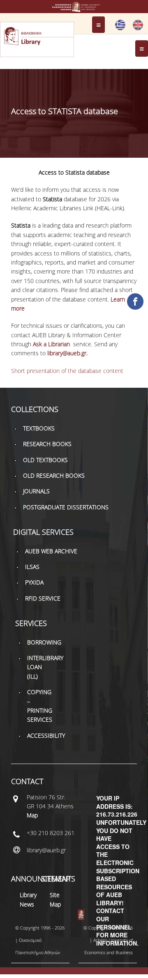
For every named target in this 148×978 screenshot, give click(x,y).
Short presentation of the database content (67, 371)
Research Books (47, 444)
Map (32, 815)
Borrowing (44, 642)
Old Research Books (54, 475)
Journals (36, 491)
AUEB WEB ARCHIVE (51, 551)
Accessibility (46, 735)
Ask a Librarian (52, 344)
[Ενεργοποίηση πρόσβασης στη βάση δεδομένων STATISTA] (120, 28)
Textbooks (39, 428)
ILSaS (32, 567)
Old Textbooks (45, 460)
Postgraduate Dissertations (66, 507)
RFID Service (42, 598)
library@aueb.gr (66, 353)
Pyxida (34, 582)
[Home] (73, 8)
